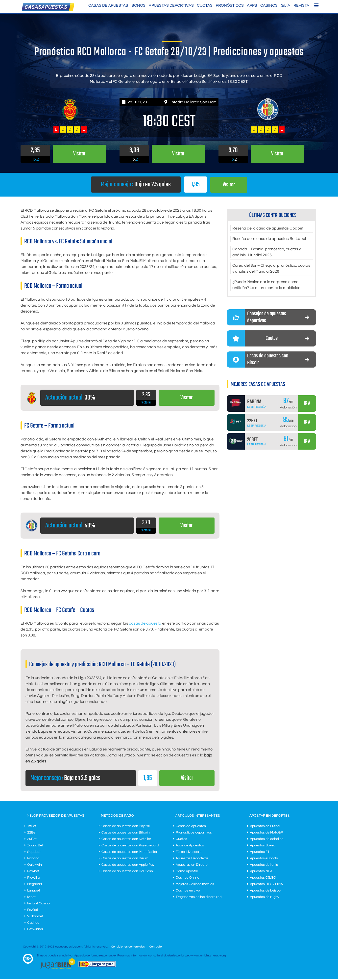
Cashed (33, 922)
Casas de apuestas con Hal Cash (127, 871)
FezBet (32, 910)
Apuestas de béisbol (265, 890)
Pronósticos (230, 5)
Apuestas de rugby (264, 897)
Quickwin (34, 864)
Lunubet (33, 890)
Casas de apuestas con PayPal (125, 826)
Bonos (138, 5)
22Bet (32, 832)
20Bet (32, 839)
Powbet (33, 871)
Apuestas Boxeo (262, 845)
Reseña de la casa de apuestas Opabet (267, 228)
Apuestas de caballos (266, 839)
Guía (285, 5)
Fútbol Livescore (188, 852)
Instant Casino (38, 903)
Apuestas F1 (259, 852)
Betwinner (35, 929)
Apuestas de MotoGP (266, 832)
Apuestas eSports (264, 858)
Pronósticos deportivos (194, 832)
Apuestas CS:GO (263, 877)
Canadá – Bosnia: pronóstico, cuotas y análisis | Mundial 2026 (266, 252)
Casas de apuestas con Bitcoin (125, 832)
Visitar (229, 184)
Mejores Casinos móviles (195, 884)
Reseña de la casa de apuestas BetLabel (269, 239)
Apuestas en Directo (192, 864)
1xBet (31, 826)
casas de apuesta (145, 623)
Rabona (33, 858)
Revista (301, 5)
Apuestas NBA (261, 871)
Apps (252, 5)
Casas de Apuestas (108, 5)
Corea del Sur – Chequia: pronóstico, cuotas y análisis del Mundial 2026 (271, 268)
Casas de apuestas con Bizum (124, 858)
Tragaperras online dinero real (199, 897)
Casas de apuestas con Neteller (126, 839)
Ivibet (31, 897)
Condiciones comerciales (128, 946)
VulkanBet (35, 916)
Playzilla (33, 877)
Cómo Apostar (187, 871)
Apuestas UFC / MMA (266, 884)
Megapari (34, 884)
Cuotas (205, 5)
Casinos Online (187, 877)
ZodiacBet (35, 845)
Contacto (155, 946)
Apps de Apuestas (190, 845)
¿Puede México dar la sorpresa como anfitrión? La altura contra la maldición (266, 285)
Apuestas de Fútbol (265, 826)
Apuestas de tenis (264, 864)
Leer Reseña (256, 406)
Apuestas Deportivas (171, 5)
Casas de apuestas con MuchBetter (129, 852)
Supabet (34, 852)
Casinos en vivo (188, 890)
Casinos (269, 5)
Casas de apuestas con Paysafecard (130, 845)
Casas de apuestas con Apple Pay (127, 864)
